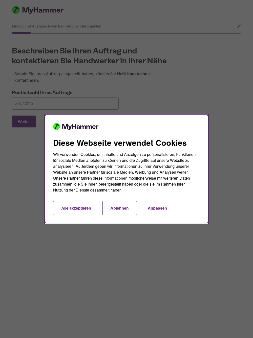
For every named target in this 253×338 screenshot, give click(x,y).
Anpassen (157, 208)
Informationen (115, 178)
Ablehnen (119, 208)
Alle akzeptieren (76, 208)
